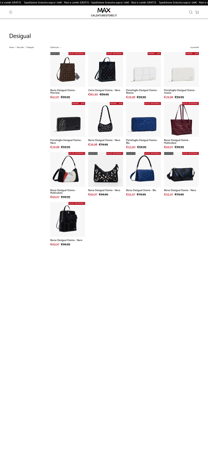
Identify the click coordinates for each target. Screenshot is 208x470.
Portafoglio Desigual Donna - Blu (142, 141)
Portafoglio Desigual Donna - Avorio (180, 91)
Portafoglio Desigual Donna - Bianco (142, 91)
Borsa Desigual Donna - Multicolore (177, 141)
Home (11, 47)
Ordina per (54, 47)
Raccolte (20, 47)
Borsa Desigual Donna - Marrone (63, 91)
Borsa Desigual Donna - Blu (141, 190)
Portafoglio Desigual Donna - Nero (66, 141)
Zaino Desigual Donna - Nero (104, 90)
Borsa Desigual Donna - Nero (104, 140)
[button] (191, 12)
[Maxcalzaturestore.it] (104, 12)
